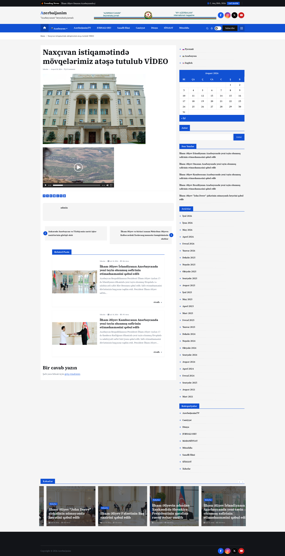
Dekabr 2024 (188, 334)
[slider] (76, 185)
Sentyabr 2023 (189, 382)
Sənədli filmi (123, 27)
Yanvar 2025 (188, 327)
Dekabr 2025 (188, 257)
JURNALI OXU (104, 27)
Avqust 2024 (188, 361)
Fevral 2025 (188, 320)
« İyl (183, 118)
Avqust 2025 (188, 285)
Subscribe (230, 28)
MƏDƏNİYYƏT (190, 440)
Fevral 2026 (188, 243)
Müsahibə (184, 27)
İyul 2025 (187, 292)
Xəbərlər (45, 69)
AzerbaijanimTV (82, 27)
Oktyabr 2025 (189, 271)
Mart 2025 (187, 313)
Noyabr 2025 (188, 264)
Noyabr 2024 (188, 341)
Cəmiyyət (140, 27)
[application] (78, 167)
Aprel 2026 (188, 236)
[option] (65, 506)
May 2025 (187, 299)
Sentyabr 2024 (189, 354)
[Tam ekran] (111, 185)
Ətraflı (157, 302)
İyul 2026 (187, 215)
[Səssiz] (107, 185)
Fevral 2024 (188, 375)
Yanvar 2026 (188, 250)
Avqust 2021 (188, 389)
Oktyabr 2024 (189, 348)
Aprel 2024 (188, 368)
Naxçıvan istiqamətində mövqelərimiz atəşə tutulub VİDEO (71, 36)
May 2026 (187, 229)
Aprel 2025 (188, 306)
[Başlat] (46, 185)
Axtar (185, 127)
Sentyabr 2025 (189, 278)
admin (64, 207)
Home (43, 36)
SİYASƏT (168, 27)
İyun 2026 (187, 222)
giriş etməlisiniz (72, 374)
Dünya (154, 27)
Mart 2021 (187, 396)
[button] (78, 167)
